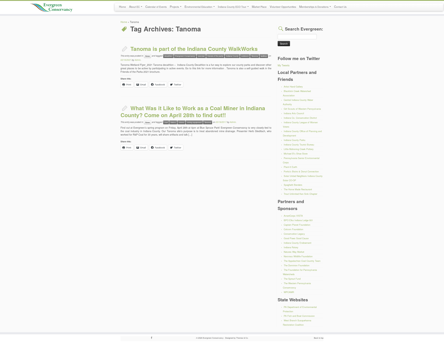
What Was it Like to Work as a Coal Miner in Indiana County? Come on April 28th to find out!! (193, 111)
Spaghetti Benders (293, 184)
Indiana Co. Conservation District (300, 117)
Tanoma (254, 56)
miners (181, 122)
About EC (134, 6)
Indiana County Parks (294, 140)
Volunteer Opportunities (283, 6)
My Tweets (283, 65)
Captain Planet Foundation (297, 224)
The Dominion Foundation (296, 265)
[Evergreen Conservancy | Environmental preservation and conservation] (51, 6)
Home (122, 6)
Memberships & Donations (314, 6)
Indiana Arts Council (294, 113)
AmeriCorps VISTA (293, 215)
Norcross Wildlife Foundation (298, 256)
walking (264, 56)
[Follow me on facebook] (152, 338)
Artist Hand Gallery (293, 86)
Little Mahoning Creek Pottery (299, 149)
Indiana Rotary (291, 247)
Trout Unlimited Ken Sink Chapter (300, 193)
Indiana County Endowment (297, 242)
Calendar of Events (156, 6)
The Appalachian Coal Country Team (302, 260)
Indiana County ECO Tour (232, 6)
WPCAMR (289, 292)
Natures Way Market (294, 251)
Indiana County (232, 56)
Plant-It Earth (290, 167)
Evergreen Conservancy (185, 56)
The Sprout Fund (292, 278)
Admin (138, 59)
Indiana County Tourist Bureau (299, 144)
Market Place (259, 6)
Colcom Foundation (293, 229)
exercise (201, 56)
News (147, 56)
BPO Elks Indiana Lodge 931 (298, 220)
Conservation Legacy (294, 233)
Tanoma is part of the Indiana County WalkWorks (194, 49)
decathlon (168, 56)
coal (166, 122)
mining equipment (194, 122)
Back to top (318, 337)
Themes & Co (242, 337)
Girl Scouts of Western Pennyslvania (302, 108)
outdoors (245, 56)
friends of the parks (215, 56)
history (173, 122)
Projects (175, 6)
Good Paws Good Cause (296, 238)
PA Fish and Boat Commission (299, 315)
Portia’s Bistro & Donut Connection (301, 171)
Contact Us (340, 6)
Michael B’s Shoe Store (296, 153)
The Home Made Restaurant (298, 189)
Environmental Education (199, 6)
